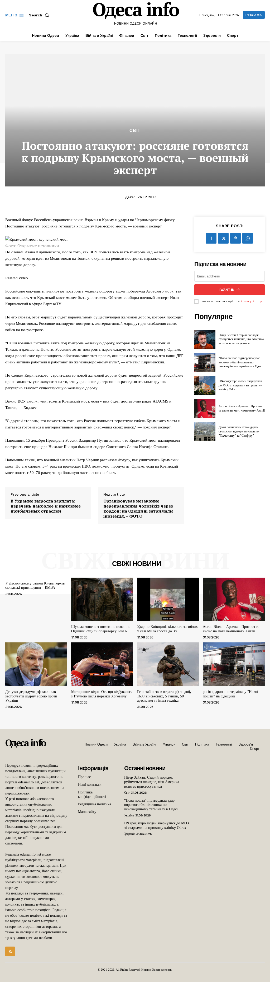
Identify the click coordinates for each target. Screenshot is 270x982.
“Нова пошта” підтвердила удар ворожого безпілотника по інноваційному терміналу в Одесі (240, 362)
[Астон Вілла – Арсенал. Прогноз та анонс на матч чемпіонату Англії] (204, 408)
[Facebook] (211, 238)
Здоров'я (129, 834)
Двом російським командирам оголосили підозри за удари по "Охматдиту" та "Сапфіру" (239, 431)
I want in (226, 289)
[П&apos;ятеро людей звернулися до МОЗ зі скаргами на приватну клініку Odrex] (204, 385)
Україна (129, 815)
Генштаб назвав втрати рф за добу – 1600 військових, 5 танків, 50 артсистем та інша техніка (165, 696)
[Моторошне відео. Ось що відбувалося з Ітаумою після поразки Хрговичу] (102, 664)
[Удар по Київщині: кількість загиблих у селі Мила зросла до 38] (168, 599)
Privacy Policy (251, 301)
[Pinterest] (235, 238)
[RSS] (10, 951)
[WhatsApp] (247, 238)
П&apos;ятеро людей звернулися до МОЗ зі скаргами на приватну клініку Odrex (240, 385)
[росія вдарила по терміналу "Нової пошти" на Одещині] (234, 664)
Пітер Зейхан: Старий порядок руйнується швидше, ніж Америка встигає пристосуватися (241, 339)
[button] (40, 15)
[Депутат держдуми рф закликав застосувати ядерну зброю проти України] (36, 664)
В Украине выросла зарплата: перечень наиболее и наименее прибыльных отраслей (46, 506)
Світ (135, 131)
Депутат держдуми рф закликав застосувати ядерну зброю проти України (31, 696)
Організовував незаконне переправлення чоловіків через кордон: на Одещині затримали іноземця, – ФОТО (138, 509)
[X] (223, 238)
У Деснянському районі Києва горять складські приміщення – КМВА (35, 585)
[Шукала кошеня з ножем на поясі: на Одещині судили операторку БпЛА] (102, 599)
